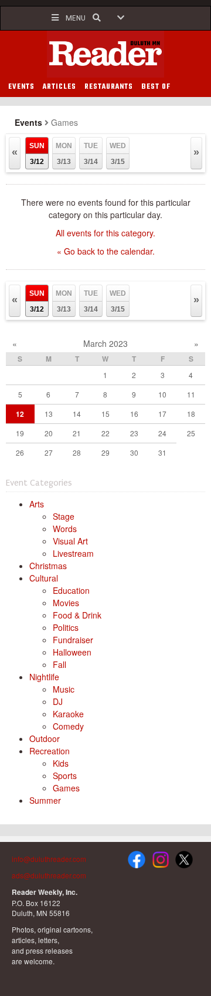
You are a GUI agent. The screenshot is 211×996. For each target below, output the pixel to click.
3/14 (91, 154)
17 (162, 414)
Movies (66, 603)
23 (134, 433)
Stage (63, 516)
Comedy (68, 726)
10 (162, 394)
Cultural (43, 578)
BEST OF (156, 87)
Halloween (72, 652)
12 (20, 414)
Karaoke (68, 714)
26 (20, 452)
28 (77, 452)
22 (105, 433)
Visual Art (70, 541)
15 (105, 414)
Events (28, 122)
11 (191, 394)
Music (63, 689)
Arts (36, 504)
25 (191, 433)
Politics (66, 627)
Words (65, 528)
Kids (61, 763)
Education (71, 590)
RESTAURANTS (108, 87)
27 (49, 452)
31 (162, 452)
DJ (58, 701)
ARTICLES (59, 87)
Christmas (48, 565)
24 (162, 433)
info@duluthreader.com (49, 859)
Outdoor (44, 738)
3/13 (64, 154)
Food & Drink (77, 615)
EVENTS (21, 87)
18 (191, 414)
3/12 (37, 154)
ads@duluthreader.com (49, 875)
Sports (65, 775)
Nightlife (44, 677)
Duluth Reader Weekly (105, 54)
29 (105, 452)
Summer (45, 800)
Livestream (73, 553)
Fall (59, 664)
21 (77, 433)
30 (134, 452)
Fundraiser (73, 640)
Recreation (49, 751)
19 (20, 433)
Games (66, 788)
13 (49, 414)
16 (134, 414)
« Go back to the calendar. (106, 251)
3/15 (118, 154)
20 (49, 433)
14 (77, 414)
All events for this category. (105, 233)
